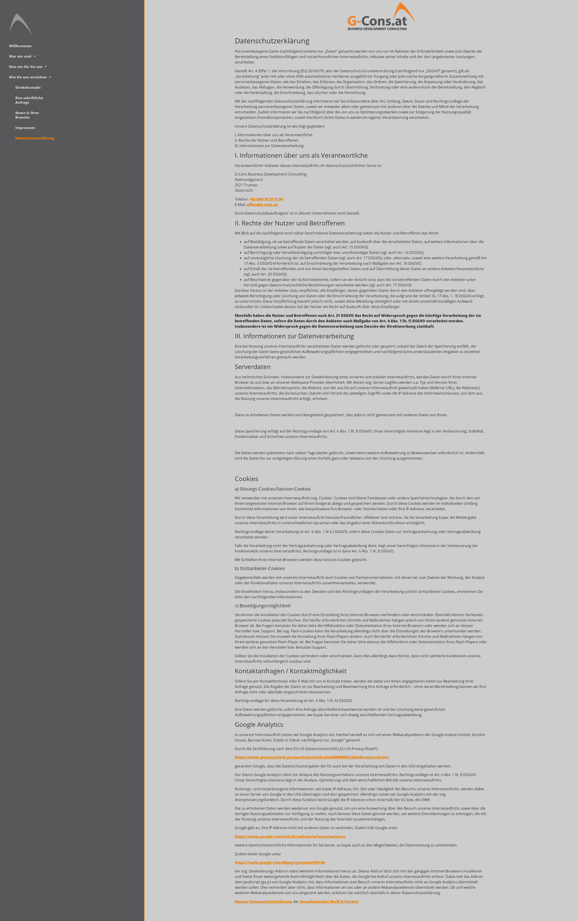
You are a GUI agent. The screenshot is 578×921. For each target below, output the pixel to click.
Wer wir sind (20, 56)
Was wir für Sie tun (25, 66)
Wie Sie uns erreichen (28, 77)
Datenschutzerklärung (32, 138)
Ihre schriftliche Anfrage (29, 100)
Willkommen (20, 46)
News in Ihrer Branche (27, 114)
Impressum (25, 127)
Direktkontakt (28, 87)
